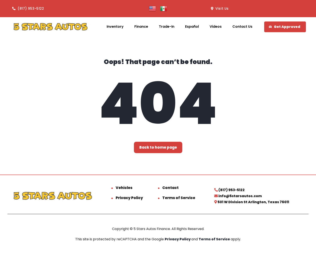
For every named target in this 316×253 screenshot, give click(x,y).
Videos (216, 26)
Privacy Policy (129, 197)
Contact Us (242, 26)
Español (192, 26)
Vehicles (124, 187)
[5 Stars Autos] (50, 26)
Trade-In (166, 26)
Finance (141, 26)
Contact (170, 187)
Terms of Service (178, 197)
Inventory (115, 26)
